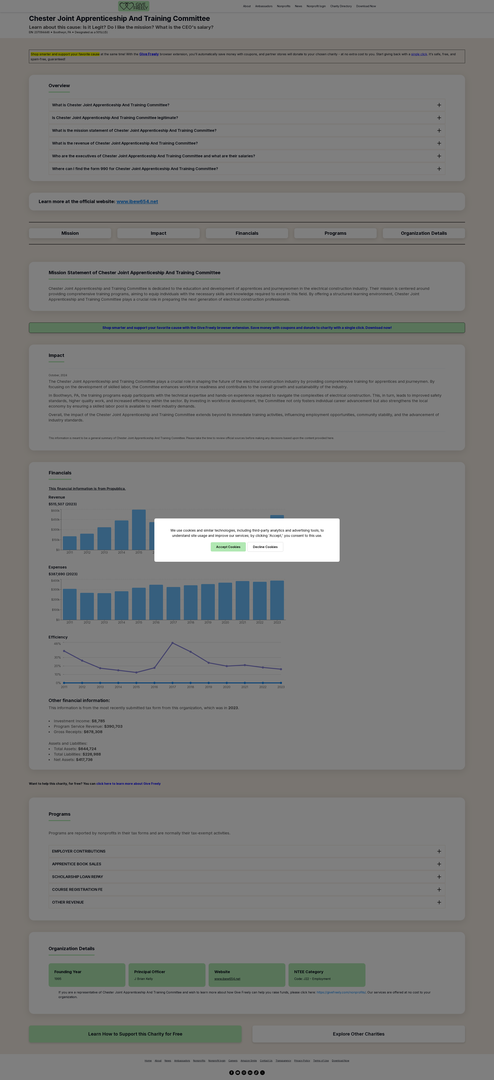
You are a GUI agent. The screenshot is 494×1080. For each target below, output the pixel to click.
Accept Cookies (228, 547)
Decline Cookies (265, 547)
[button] (247, 540)
